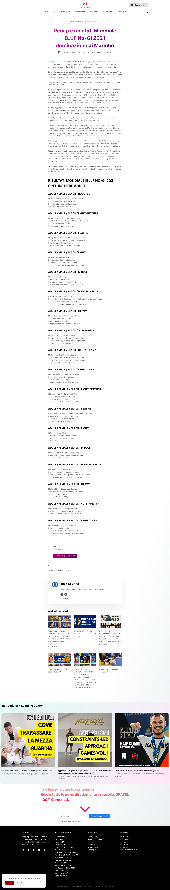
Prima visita (91, 844)
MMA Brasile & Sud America (65, 855)
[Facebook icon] (61, 594)
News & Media (60, 865)
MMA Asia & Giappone (63, 852)
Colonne (58, 839)
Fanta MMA (59, 844)
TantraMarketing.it (107, 887)
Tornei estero (59, 873)
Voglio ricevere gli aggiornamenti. (64, 556)
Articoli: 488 (64, 598)
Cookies (90, 842)
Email (55, 546)
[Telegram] (44, 850)
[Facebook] (23, 850)
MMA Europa (59, 857)
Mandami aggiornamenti (99, 816)
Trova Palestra (108, 12)
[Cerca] (147, 12)
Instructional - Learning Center (22, 705)
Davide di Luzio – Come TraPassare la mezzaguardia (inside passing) (27, 771)
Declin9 (19, 883)
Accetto (9, 883)
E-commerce (122, 12)
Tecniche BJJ (94, 12)
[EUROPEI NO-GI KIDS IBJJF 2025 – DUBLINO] (59, 659)
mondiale (59, 570)
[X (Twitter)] (28, 850)
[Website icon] (65, 594)
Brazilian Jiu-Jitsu (98, 52)
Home (46, 12)
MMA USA (58, 863)
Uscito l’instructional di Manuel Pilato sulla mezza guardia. (137, 771)
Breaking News (93, 850)
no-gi (69, 570)
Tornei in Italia (60, 876)
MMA (53, 12)
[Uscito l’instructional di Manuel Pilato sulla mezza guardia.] (142, 740)
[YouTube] (39, 850)
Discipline (58, 842)
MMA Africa (59, 850)
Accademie (59, 837)
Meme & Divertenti (61, 847)
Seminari (58, 870)
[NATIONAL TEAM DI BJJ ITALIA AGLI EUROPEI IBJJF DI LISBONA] (85, 621)
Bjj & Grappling (65, 12)
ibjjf (51, 570)
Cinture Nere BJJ (79, 12)
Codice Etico (125, 839)
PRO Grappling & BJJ (62, 868)
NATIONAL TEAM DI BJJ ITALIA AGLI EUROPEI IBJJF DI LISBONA (85, 633)
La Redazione (125, 837)
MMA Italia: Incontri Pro (63, 860)
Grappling (109, 52)
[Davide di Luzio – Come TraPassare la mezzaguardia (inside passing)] (28, 740)
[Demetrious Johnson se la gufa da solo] (110, 659)
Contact (123, 842)
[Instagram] (34, 850)
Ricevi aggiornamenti (138, 5)
